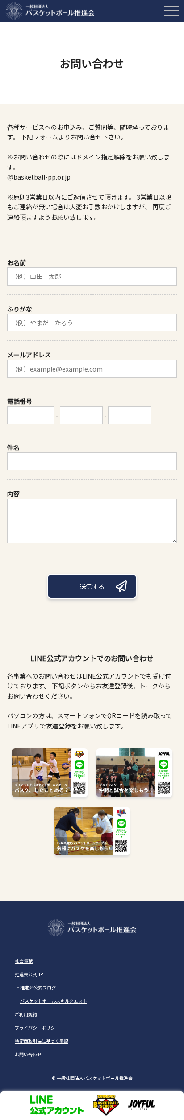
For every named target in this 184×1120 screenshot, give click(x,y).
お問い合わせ (28, 1054)
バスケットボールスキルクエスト (53, 1000)
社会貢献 (24, 960)
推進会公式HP (29, 974)
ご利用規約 (26, 1014)
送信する (92, 586)
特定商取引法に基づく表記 (41, 1041)
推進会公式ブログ (38, 987)
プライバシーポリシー (37, 1027)
